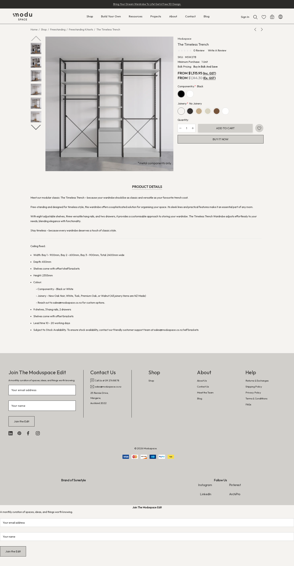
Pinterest (235, 485)
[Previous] (256, 29)
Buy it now (220, 139)
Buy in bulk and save (205, 66)
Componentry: (190, 86)
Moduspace (184, 38)
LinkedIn (206, 494)
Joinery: (190, 103)
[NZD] (280, 16)
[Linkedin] (11, 433)
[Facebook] (28, 433)
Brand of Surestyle (73, 480)
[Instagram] (38, 433)
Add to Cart (225, 128)
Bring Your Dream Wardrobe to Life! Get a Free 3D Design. (147, 4)
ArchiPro (234, 494)
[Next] (261, 29)
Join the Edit (21, 421)
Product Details (147, 186)
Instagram (205, 485)
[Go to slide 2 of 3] (36, 127)
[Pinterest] (19, 433)
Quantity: (183, 120)
